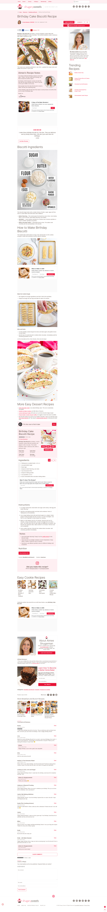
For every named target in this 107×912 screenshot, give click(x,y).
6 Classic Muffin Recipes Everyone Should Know (49, 716)
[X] (83, 7)
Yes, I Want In (47, 684)
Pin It (54, 424)
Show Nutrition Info (24, 553)
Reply (55, 725)
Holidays (36, 1)
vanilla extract (45, 536)
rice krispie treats (44, 647)
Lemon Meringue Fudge (25, 413)
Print (53, 446)
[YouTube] (77, 7)
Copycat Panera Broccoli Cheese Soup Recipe (81, 79)
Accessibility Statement (78, 905)
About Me (23, 905)
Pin (87, 22)
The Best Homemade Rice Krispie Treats (80, 90)
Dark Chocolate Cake (24, 408)
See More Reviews (24, 141)
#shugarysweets (45, 568)
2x (52, 460)
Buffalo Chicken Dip (78, 72)
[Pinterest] (86, 7)
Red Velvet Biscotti (23, 418)
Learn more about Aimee (46, 652)
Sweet (23, 1)
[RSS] (89, 7)
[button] (30, 22)
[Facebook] (80, 7)
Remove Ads (48, 449)
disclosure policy (35, 663)
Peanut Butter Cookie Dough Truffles (28, 414)
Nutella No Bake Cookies (25, 411)
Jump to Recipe (69, 22)
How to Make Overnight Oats (21, 715)
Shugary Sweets (37, 6)
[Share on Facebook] (48, 695)
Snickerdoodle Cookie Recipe (81, 95)
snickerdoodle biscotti (41, 418)
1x (49, 460)
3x (54, 460)
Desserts (37, 689)
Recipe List (25, 12)
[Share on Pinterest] (51, 695)
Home (19, 1)
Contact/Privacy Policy (33, 905)
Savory (29, 1)
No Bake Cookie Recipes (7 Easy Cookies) (21, 593)
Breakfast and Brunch (33, 12)
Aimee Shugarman (26, 22)
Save (43, 446)
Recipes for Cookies (45, 689)
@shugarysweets (34, 568)
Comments (79, 22)
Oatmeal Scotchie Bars (31, 592)
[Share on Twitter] (54, 695)
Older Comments (37, 854)
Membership (43, 1)
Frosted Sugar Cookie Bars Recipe (53, 592)
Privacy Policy (87, 905)
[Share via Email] (56, 695)
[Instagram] (74, 7)
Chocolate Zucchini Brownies (80, 84)
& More (49, 1)
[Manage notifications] (3, 904)
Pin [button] (48, 446)
